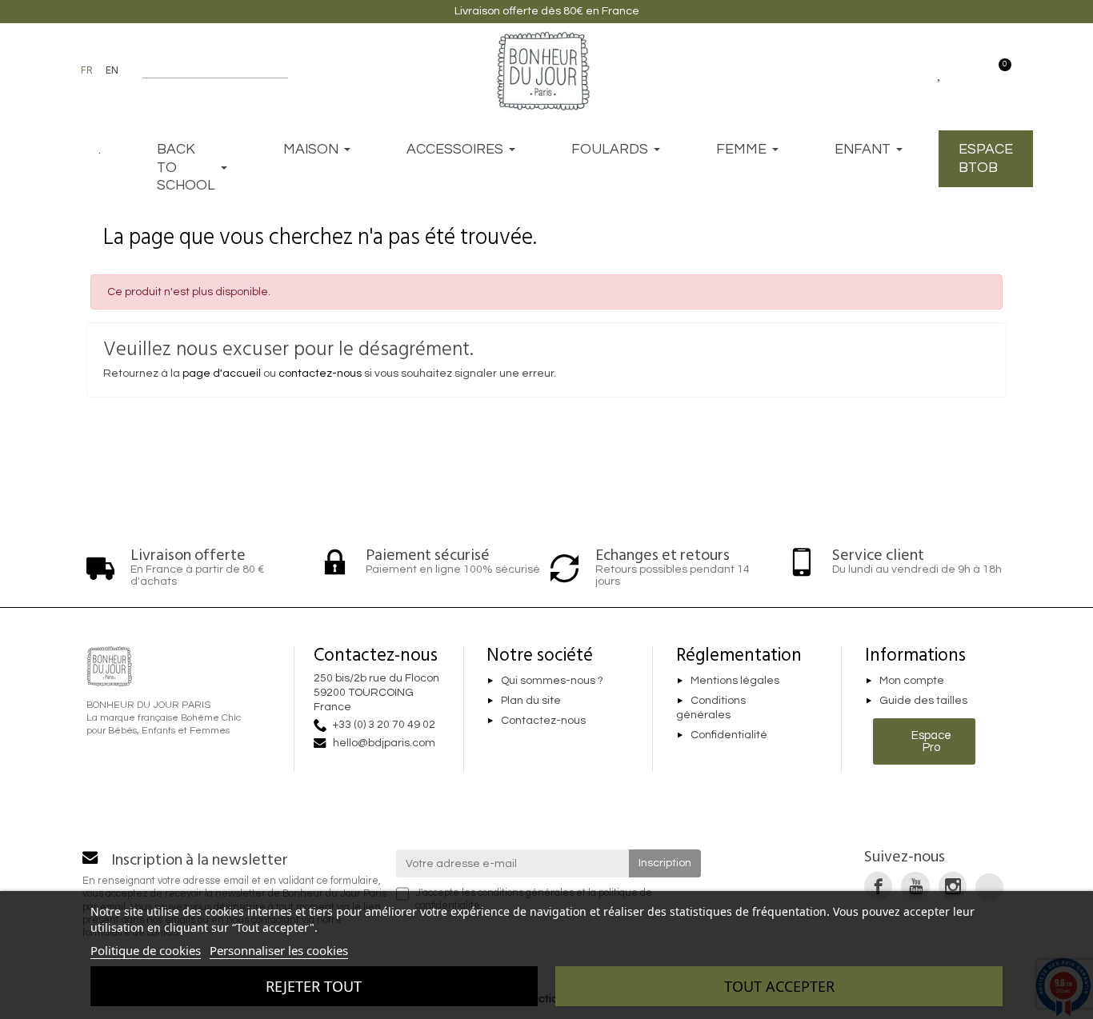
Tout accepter (779, 986)
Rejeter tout (314, 986)
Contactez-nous (543, 720)
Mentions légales (735, 680)
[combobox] (205, 70)
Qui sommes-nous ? (552, 680)
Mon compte (911, 680)
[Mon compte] (968, 70)
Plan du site (531, 700)
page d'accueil (221, 373)
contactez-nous (320, 373)
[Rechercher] (280, 70)
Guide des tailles (923, 700)
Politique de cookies (145, 950)
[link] (878, 886)
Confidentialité (729, 735)
